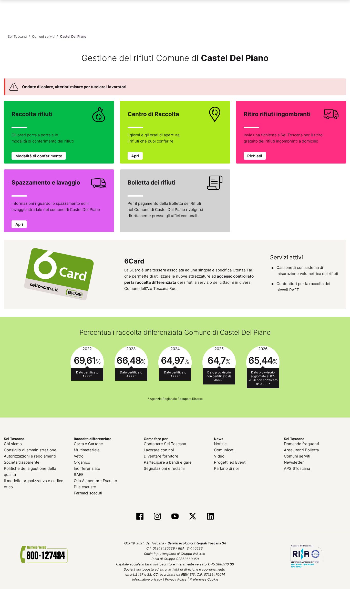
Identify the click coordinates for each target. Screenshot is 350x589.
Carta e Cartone (88, 443)
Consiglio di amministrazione (30, 450)
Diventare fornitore (161, 456)
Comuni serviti (297, 456)
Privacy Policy (176, 579)
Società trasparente (21, 462)
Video (219, 456)
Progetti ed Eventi (230, 462)
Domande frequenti (301, 443)
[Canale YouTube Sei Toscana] (175, 516)
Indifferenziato (87, 468)
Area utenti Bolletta (301, 450)
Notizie (220, 443)
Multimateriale (87, 450)
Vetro (79, 456)
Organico (82, 462)
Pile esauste (85, 486)
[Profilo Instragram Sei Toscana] (157, 516)
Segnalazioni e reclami (164, 468)
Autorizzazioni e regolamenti (30, 456)
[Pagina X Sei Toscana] (192, 516)
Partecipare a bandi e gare (168, 462)
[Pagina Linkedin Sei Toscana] (210, 516)
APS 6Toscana (297, 468)
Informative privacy (147, 579)
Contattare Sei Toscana (165, 443)
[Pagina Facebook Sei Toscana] (139, 516)
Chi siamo (13, 443)
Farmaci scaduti (88, 493)
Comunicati (224, 450)
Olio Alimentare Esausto (95, 480)
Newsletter (294, 462)
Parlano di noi (226, 468)
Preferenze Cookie (204, 579)
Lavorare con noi (159, 450)
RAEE (79, 474)
